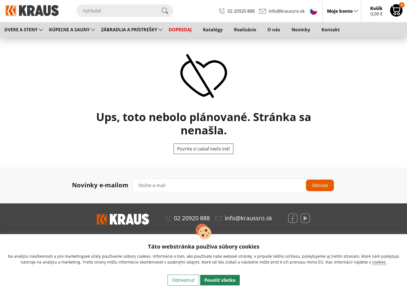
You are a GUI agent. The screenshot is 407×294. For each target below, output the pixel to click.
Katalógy (213, 30)
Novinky (301, 30)
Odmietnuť (183, 280)
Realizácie (245, 30)
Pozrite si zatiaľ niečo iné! (203, 149)
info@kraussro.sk (287, 11)
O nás (273, 30)
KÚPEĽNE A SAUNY (69, 30)
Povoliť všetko (220, 280)
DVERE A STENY (21, 30)
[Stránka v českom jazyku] (313, 11)
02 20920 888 (241, 11)
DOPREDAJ (180, 30)
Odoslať (320, 185)
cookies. (379, 262)
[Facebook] (293, 218)
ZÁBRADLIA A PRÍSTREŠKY (129, 30)
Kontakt (330, 30)
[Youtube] (305, 218)
